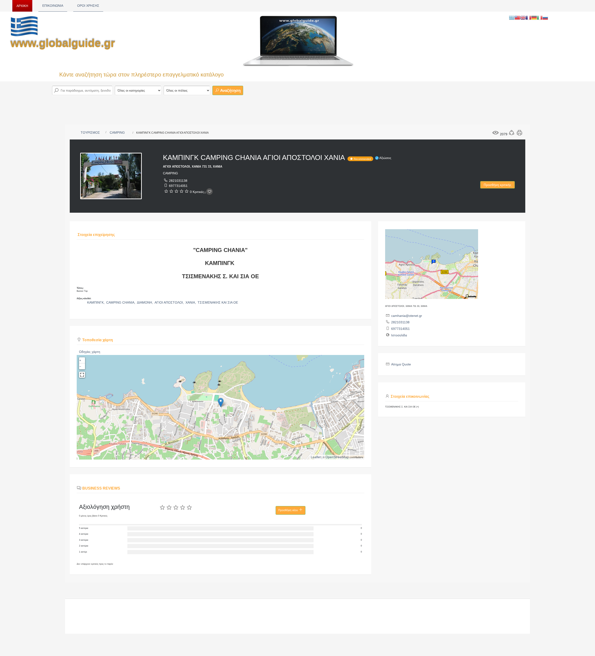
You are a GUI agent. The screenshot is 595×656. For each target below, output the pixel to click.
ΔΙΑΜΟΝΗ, (145, 302)
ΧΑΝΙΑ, (191, 302)
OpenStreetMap (337, 457)
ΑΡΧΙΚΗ (22, 6)
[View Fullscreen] (82, 375)
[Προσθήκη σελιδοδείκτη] (209, 191)
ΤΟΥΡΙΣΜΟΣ (90, 132)
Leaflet (316, 457)
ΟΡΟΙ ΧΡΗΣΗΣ (88, 5)
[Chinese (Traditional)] (517, 17)
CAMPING (117, 132)
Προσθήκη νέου (288, 510)
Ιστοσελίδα (399, 335)
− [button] (80, 366)
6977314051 (178, 186)
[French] (528, 17)
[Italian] (539, 17)
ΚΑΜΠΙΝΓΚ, (96, 302)
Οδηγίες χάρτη (89, 352)
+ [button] (80, 360)
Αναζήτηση (230, 90)
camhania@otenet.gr (406, 316)
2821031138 (178, 180)
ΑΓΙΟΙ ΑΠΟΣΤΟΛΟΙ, (170, 302)
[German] (534, 17)
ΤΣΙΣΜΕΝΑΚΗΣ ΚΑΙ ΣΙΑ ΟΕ (218, 302)
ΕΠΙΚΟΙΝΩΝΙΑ (52, 5)
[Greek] (512, 17)
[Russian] (545, 17)
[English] (523, 17)
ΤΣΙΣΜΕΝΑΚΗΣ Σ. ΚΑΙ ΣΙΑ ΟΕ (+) (402, 407)
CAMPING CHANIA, (121, 302)
